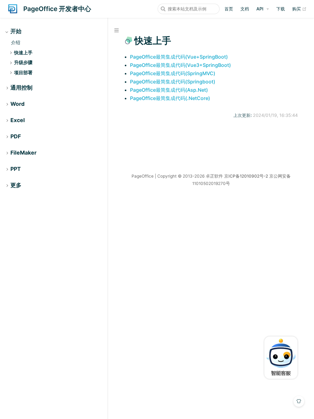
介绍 (15, 42)
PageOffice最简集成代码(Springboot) (172, 82)
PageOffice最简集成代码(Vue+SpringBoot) (179, 57)
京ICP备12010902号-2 (246, 176)
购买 (299, 8)
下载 (280, 8)
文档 (244, 8)
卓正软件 (214, 176)
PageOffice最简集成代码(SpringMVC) (172, 73)
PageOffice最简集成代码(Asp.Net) (169, 90)
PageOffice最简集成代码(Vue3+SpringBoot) (180, 65)
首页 (228, 8)
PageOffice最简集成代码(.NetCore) (170, 98)
